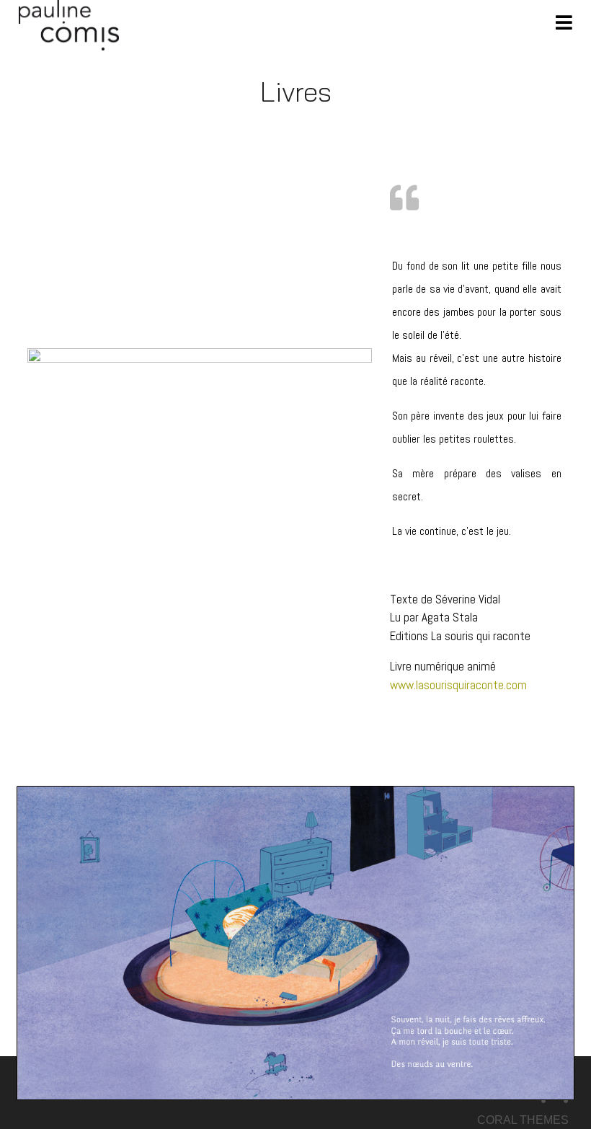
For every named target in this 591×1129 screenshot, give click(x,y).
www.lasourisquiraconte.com (458, 685)
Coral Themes (523, 1120)
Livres (296, 91)
